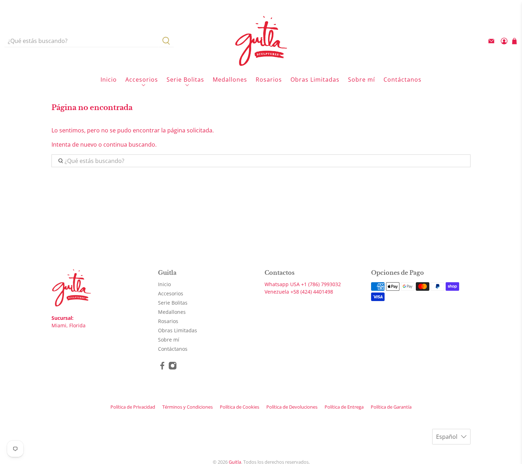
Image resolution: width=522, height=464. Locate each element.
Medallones (230, 79)
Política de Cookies (239, 407)
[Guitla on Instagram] (172, 368)
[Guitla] (261, 41)
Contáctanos (403, 79)
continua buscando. (130, 144)
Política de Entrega (344, 407)
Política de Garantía (391, 407)
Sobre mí (361, 79)
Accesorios (141, 79)
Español (446, 437)
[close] (470, 5)
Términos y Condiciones (187, 407)
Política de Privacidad (132, 407)
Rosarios (269, 79)
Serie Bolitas (185, 79)
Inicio (108, 79)
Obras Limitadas (314, 79)
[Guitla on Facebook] (162, 368)
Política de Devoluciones (291, 407)
